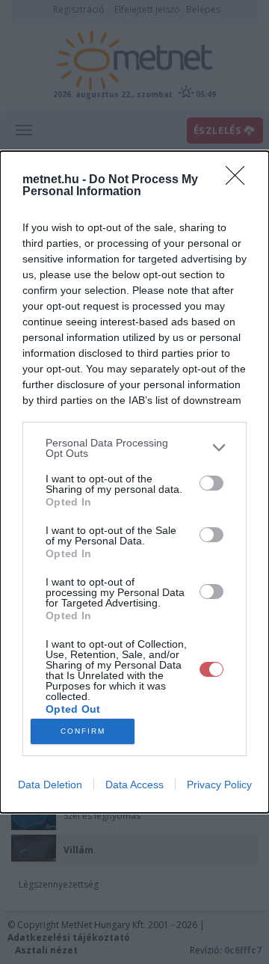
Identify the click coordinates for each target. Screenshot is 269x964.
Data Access (134, 784)
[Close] (240, 180)
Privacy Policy (219, 784)
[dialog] (134, 482)
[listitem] (134, 448)
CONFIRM (83, 731)
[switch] (211, 483)
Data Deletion (50, 784)
